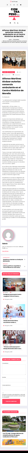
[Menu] (10, 23)
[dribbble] (14, 5)
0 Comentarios (17, 74)
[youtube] (21, 5)
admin (20, 72)
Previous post (6, 257)
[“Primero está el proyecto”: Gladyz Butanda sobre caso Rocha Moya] (14, 337)
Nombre (4, 377)
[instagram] (17, 5)
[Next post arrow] (24, 266)
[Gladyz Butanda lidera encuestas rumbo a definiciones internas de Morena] (14, 310)
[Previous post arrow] (24, 259)
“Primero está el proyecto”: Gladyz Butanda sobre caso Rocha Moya (12, 348)
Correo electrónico (6, 385)
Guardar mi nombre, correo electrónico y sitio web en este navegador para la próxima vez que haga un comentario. (13, 396)
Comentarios (5, 363)
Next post (5, 263)
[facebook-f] (7, 5)
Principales (11, 72)
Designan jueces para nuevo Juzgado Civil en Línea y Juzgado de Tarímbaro (12, 295)
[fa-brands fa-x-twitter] (11, 5)
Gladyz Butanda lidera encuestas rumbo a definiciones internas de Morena (11, 321)
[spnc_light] (17, 23)
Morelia (5, 72)
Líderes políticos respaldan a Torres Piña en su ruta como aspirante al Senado (12, 266)
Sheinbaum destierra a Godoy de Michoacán (13, 260)
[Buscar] (15, 23)
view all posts (5, 251)
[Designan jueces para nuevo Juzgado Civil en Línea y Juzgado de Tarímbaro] (14, 284)
